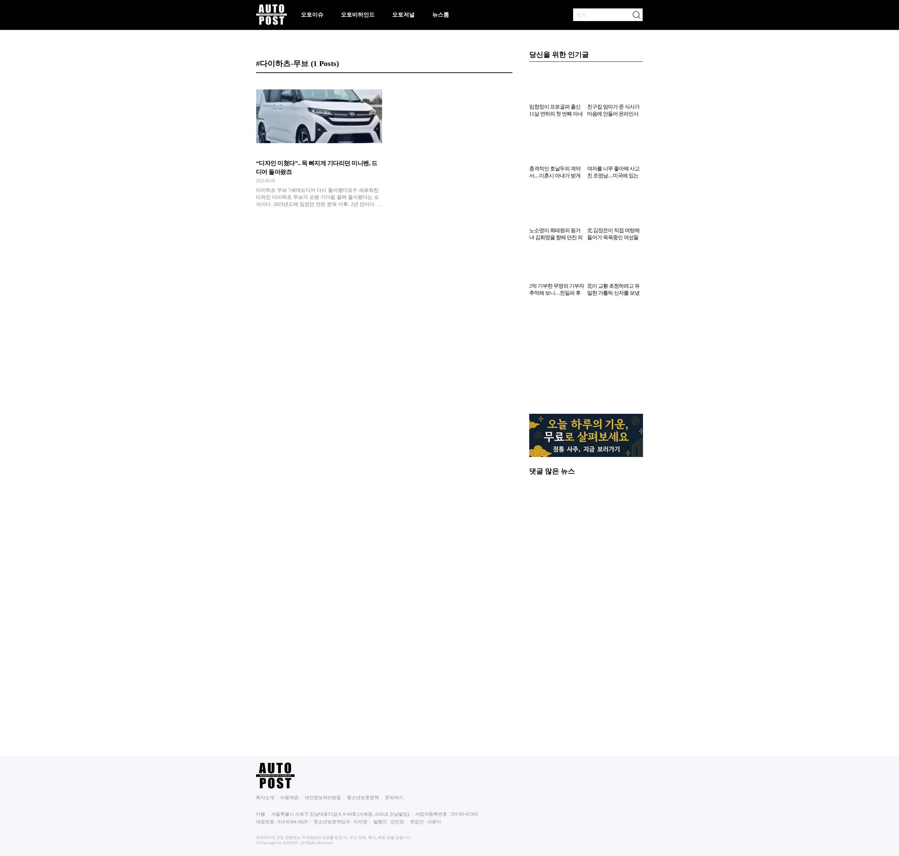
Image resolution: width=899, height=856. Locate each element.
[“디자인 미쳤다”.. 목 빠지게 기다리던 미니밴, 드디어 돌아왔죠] (319, 145)
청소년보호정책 (363, 797)
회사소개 (265, 797)
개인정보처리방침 (322, 797)
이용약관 (289, 797)
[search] (636, 15)
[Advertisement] (586, 359)
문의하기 (394, 797)
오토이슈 (312, 15)
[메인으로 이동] (271, 24)
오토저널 (403, 15)
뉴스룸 (440, 15)
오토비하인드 (358, 15)
